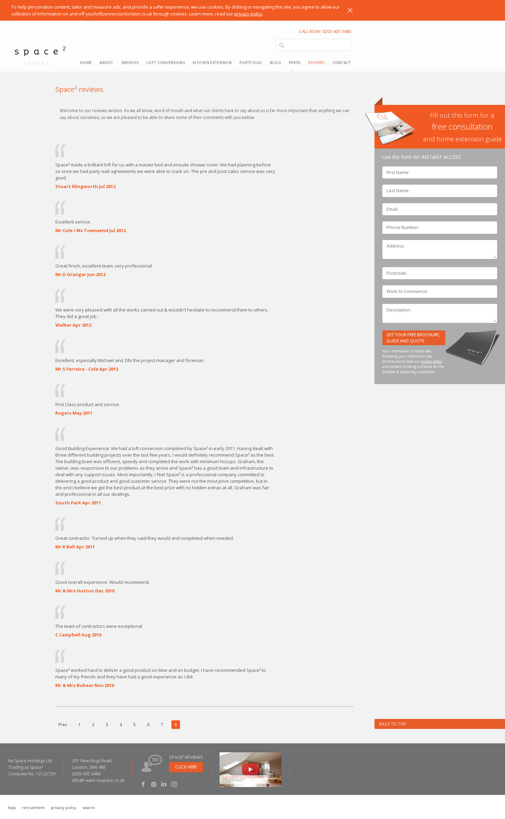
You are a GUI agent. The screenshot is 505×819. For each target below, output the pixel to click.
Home (86, 62)
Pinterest (153, 783)
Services (129, 62)
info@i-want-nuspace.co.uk (98, 780)
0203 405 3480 (325, 31)
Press (295, 62)
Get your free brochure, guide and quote (413, 338)
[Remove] (350, 10)
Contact (342, 62)
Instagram (174, 783)
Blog (275, 62)
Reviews (316, 62)
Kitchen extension (212, 62)
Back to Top (392, 724)
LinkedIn (163, 783)
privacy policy (248, 14)
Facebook (143, 783)
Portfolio (250, 62)
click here (186, 767)
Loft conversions (165, 62)
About (106, 62)
